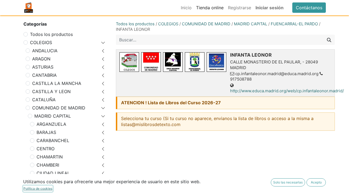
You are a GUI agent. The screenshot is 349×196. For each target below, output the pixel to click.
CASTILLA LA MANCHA (56, 83)
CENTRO (46, 148)
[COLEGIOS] (129, 62)
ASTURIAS (42, 67)
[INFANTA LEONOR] (216, 62)
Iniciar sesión (269, 7)
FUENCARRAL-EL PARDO (294, 24)
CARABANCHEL (53, 140)
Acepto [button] (316, 182)
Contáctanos (309, 7)
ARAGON (41, 59)
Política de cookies (37, 188)
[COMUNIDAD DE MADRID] (151, 62)
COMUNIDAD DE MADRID (58, 108)
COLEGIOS (41, 42)
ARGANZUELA (51, 124)
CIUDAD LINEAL (53, 173)
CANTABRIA (44, 75)
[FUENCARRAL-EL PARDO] (194, 62)
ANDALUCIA (45, 50)
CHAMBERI (48, 165)
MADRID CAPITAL (52, 116)
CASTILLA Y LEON (51, 91)
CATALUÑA (44, 99)
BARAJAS (46, 132)
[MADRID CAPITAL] (173, 62)
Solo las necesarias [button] (288, 182)
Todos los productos (51, 34)
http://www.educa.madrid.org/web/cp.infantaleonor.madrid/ (287, 90)
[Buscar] (329, 40)
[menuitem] (186, 7)
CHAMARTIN (50, 157)
